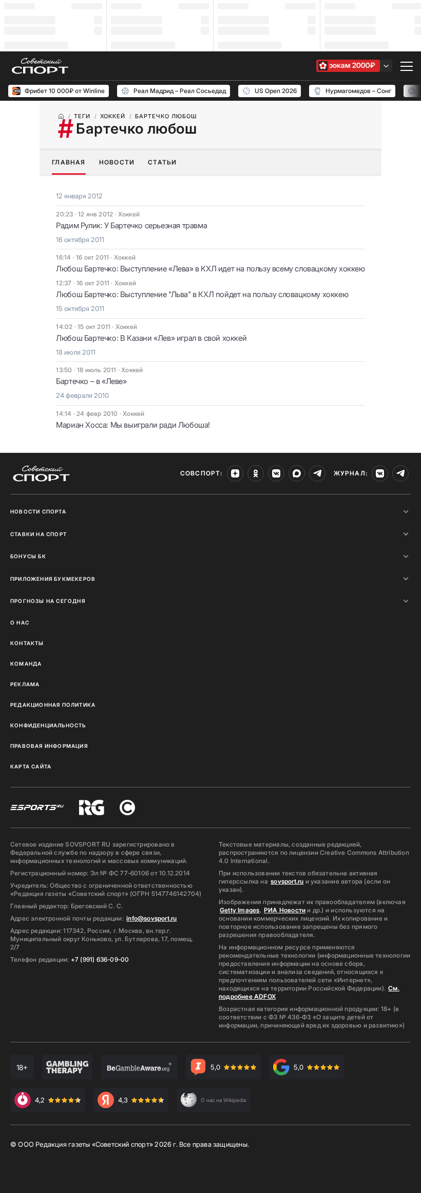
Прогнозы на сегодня (47, 601)
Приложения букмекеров (52, 579)
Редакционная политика (52, 705)
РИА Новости (284, 910)
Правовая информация (49, 746)
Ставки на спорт (38, 534)
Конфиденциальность (48, 725)
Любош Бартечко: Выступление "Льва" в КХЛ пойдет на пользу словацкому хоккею (202, 294)
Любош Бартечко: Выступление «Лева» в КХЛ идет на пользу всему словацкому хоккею (210, 268)
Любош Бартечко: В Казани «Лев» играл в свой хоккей (151, 338)
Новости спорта (38, 511)
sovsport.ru (287, 881)
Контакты (27, 643)
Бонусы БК (28, 556)
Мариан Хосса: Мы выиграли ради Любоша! (133, 425)
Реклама (25, 684)
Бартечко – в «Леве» (91, 381)
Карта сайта (30, 766)
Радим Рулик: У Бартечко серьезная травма (131, 225)
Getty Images (240, 910)
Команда (26, 663)
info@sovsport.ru (151, 918)
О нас (19, 622)
